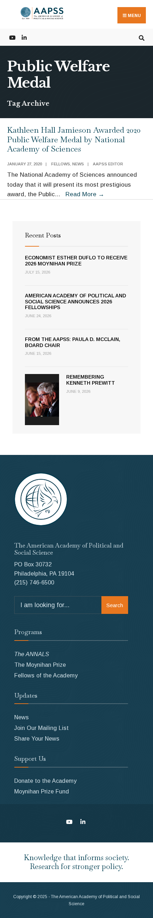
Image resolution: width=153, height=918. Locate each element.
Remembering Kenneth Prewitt (90, 380)
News (78, 164)
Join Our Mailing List (41, 728)
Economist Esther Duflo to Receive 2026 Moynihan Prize (76, 260)
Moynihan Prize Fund (41, 791)
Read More (84, 194)
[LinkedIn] (24, 37)
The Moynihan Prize (40, 664)
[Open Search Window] (141, 37)
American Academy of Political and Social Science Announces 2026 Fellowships (75, 301)
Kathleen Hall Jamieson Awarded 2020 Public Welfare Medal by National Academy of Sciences (74, 139)
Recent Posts (43, 235)
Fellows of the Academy (46, 675)
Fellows (60, 164)
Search (114, 605)
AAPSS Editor (108, 164)
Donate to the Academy (45, 780)
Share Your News (36, 738)
